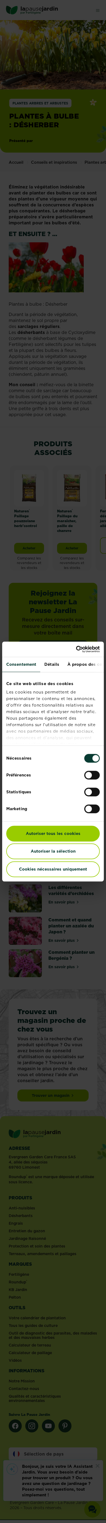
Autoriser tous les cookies (53, 833)
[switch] (92, 775)
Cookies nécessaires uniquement (53, 869)
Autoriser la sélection (53, 851)
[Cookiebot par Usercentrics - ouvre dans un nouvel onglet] (76, 649)
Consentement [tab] (21, 664)
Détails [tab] (51, 664)
